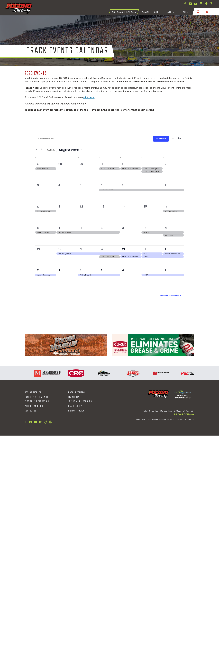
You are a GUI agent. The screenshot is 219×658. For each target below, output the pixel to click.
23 (166, 228)
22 (144, 228)
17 (38, 228)
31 (123, 164)
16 (166, 207)
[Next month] (41, 149)
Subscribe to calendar (169, 295)
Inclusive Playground (80, 401)
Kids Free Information (37, 401)
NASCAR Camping (77, 392)
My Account (74, 397)
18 (59, 228)
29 (144, 249)
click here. (89, 97)
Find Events (161, 138)
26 (81, 249)
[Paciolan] (180, 373)
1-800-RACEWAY (184, 414)
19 (81, 228)
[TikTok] (206, 3)
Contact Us (30, 411)
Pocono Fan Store (34, 406)
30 (102, 164)
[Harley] (66, 345)
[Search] (198, 11)
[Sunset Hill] (95, 373)
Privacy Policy (76, 411)
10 (38, 207)
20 (102, 228)
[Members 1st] (38, 373)
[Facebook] (185, 3)
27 (38, 164)
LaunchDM (190, 419)
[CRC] (153, 345)
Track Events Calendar (37, 397)
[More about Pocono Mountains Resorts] (183, 394)
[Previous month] (36, 149)
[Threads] (211, 3)
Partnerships (75, 406)
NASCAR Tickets (33, 392)
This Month (51, 150)
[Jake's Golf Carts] (123, 373)
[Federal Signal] (152, 373)
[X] (190, 3)
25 (59, 249)
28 (124, 249)
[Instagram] (201, 3)
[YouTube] (195, 3)
